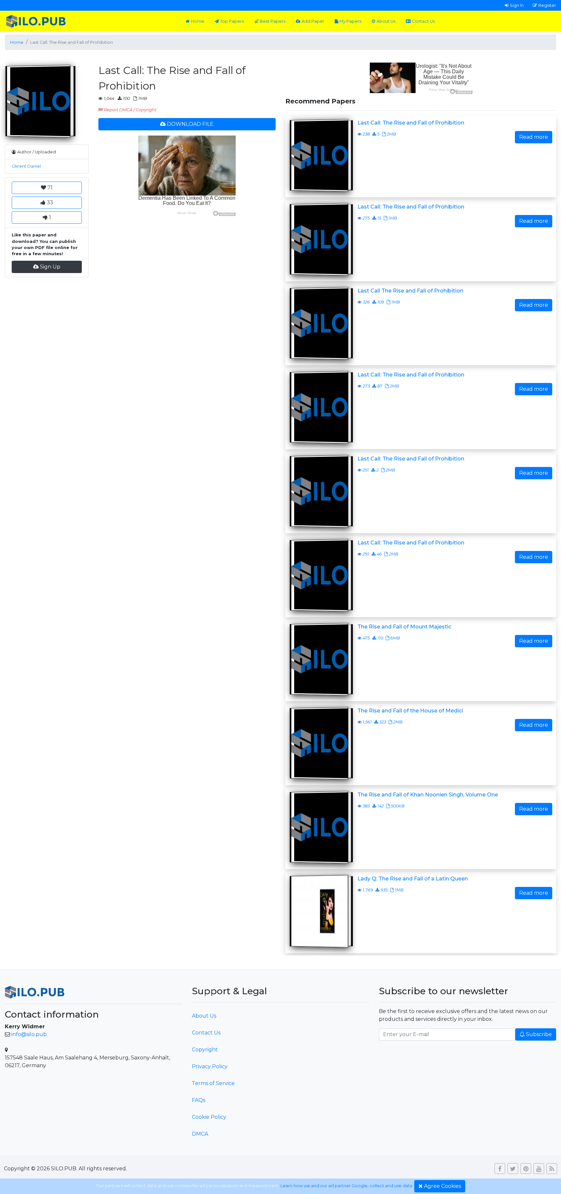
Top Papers (232, 21)
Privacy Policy (210, 1066)
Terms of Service (213, 1083)
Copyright (205, 1049)
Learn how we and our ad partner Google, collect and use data (346, 1185)
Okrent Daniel (26, 166)
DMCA (200, 1134)
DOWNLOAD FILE (190, 124)
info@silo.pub (29, 1034)
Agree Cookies (442, 1186)
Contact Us (423, 21)
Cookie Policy (209, 1117)
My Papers (350, 21)
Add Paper (313, 21)
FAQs (198, 1100)
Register (547, 5)
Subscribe (539, 1034)
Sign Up (50, 267)
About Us (386, 21)
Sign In (517, 5)
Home (197, 21)
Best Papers (272, 21)
